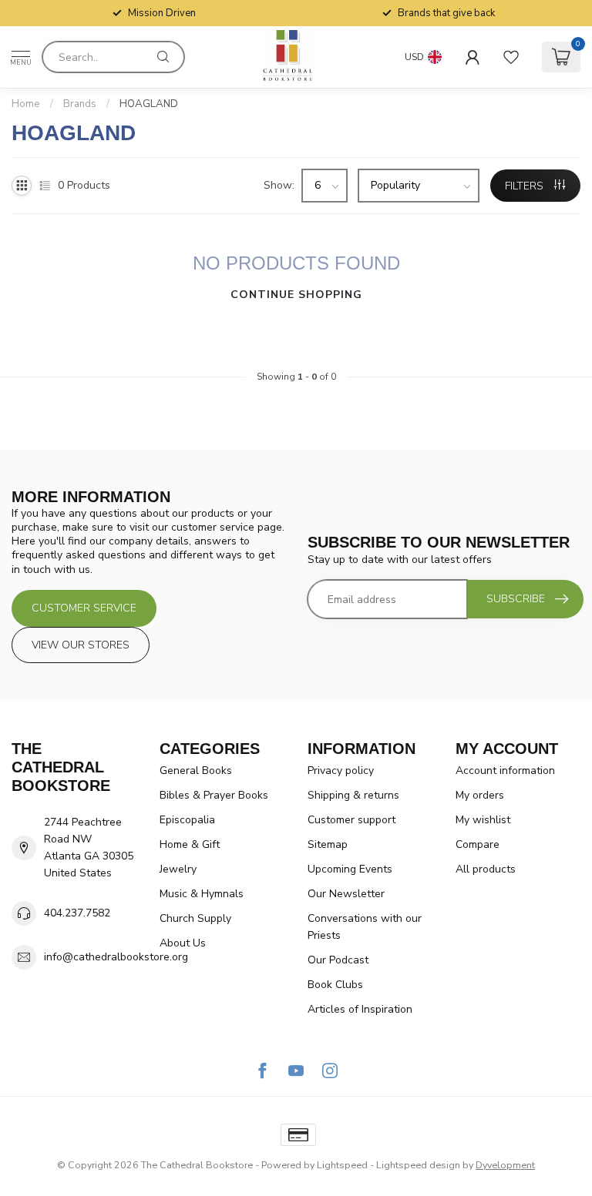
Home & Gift (190, 844)
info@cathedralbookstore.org (116, 957)
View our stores (81, 645)
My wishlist (483, 819)
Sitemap (328, 844)
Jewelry (178, 869)
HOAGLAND (148, 104)
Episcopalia (187, 819)
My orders (480, 795)
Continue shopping (296, 294)
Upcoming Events (350, 869)
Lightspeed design (418, 1164)
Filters (526, 186)
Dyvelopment (505, 1164)
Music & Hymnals (202, 893)
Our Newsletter (346, 893)
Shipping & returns (353, 795)
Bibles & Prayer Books (214, 795)
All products (486, 869)
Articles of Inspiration (360, 1009)
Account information (505, 770)
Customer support (351, 819)
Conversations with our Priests (365, 927)
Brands (79, 104)
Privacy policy (341, 770)
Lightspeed (342, 1164)
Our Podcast (338, 960)
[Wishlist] (511, 57)
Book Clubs (335, 984)
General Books (196, 770)
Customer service (84, 608)
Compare (478, 844)
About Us (183, 943)
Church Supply (195, 918)
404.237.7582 (77, 913)
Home (26, 104)
